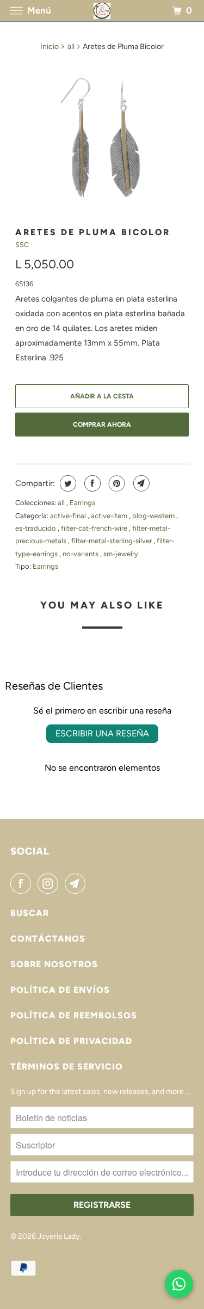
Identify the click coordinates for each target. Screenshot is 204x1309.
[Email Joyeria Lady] (77, 883)
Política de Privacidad (71, 1041)
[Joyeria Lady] (102, 10)
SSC (22, 245)
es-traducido (36, 528)
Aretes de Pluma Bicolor (92, 232)
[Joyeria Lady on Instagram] (50, 883)
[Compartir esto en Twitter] (66, 483)
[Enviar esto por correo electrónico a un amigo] (140, 483)
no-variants (81, 554)
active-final (69, 516)
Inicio (49, 46)
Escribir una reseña (102, 733)
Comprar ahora (102, 424)
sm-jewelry (120, 554)
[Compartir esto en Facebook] (91, 483)
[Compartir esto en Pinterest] (115, 483)
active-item (110, 516)
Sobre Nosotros (54, 964)
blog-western (154, 516)
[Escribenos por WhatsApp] (179, 1284)
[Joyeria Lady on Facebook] (22, 883)
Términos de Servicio (66, 1066)
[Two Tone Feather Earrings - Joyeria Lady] (101, 140)
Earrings (82, 503)
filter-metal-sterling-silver (112, 541)
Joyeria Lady (58, 1236)
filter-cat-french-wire (95, 528)
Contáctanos (47, 938)
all (71, 46)
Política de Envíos (60, 990)
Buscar (29, 913)
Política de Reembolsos (73, 1015)
